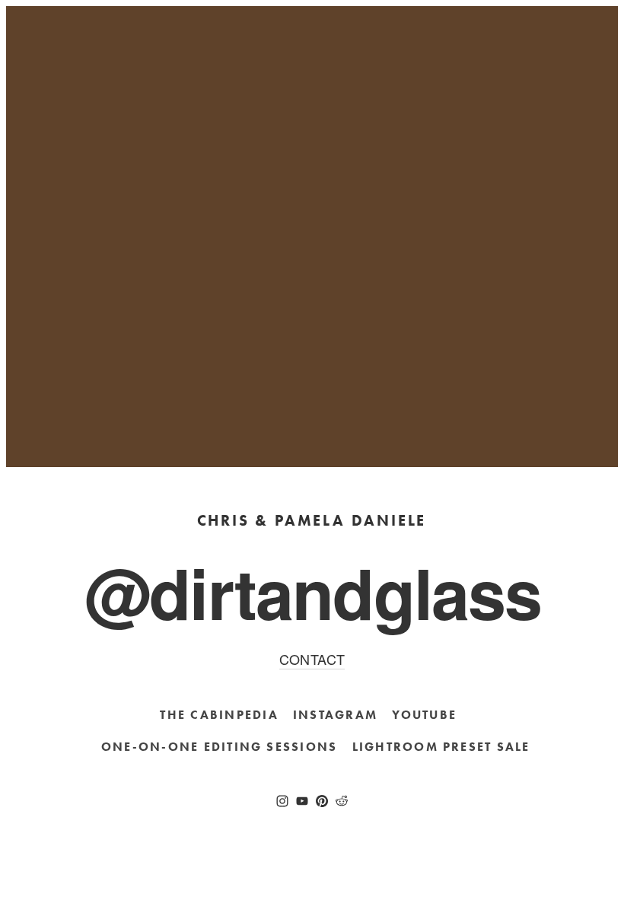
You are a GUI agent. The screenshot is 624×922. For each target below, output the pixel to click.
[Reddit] (342, 801)
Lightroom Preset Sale (441, 746)
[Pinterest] (322, 801)
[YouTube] (302, 801)
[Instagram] (282, 801)
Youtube (424, 714)
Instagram (335, 714)
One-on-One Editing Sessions (219, 746)
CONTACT (312, 659)
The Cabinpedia (219, 714)
